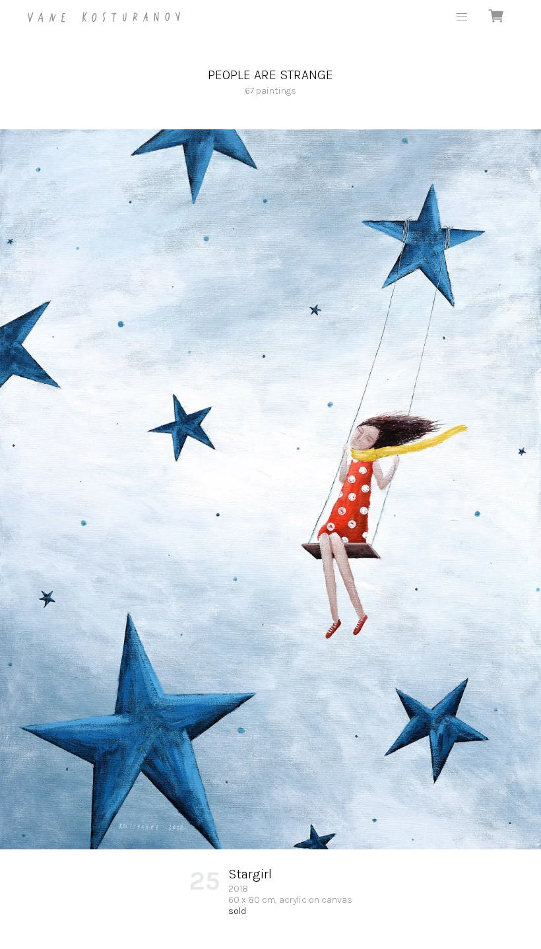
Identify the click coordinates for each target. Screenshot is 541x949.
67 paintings (270, 81)
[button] (462, 17)
